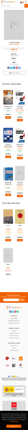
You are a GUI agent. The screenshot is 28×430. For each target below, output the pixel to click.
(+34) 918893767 (14, 318)
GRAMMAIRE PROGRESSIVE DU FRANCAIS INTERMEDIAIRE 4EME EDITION (8, 183)
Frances (14, 60)
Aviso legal (14, 331)
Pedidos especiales (14, 350)
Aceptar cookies (14, 426)
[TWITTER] (13, 312)
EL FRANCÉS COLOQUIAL (20, 107)
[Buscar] (26, 6)
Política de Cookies (14, 338)
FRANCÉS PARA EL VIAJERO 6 (8, 107)
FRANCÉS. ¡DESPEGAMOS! (8, 145)
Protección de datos (14, 335)
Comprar (8, 117)
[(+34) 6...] (18, 312)
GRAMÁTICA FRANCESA (20, 145)
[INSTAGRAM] (15, 312)
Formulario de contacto (14, 323)
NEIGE (8, 264)
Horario (14, 348)
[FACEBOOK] (10, 312)
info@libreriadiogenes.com (14, 321)
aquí (18, 420)
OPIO (8, 226)
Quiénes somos (14, 346)
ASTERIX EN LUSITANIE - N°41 (20, 183)
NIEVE (19, 226)
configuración (14, 421)
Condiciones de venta (14, 333)
